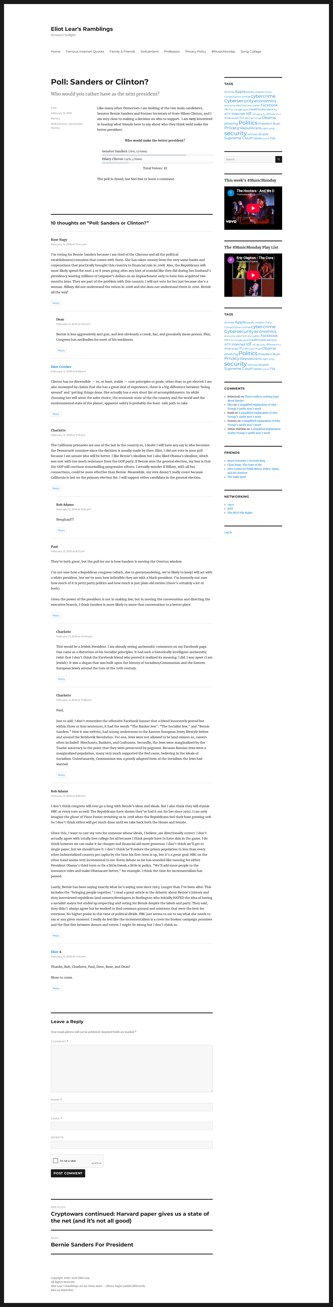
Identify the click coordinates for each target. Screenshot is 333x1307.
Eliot (54, 107)
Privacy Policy (195, 51)
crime (246, 96)
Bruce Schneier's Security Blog (246, 460)
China (268, 92)
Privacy (232, 128)
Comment (59, 1041)
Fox (231, 109)
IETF (227, 113)
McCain (250, 118)
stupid (263, 134)
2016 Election (59, 123)
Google (238, 109)
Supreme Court (238, 138)
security (235, 133)
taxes (257, 138)
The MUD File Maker (240, 512)
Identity (272, 109)
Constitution (232, 97)
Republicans (251, 128)
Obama (269, 118)
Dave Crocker (61, 367)
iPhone (271, 114)
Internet (238, 114)
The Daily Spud (236, 477)
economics (265, 101)
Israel (234, 118)
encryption (253, 105)
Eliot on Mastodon (62, 1290)
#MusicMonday (223, 51)
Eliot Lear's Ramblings (82, 29)
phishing (231, 123)
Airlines (229, 92)
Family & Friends (122, 51)
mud (258, 118)
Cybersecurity (239, 101)
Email (56, 1118)
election (241, 105)
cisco (230, 504)
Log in (228, 532)
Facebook (269, 105)
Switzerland (149, 51)
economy (229, 105)
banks (250, 92)
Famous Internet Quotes (85, 51)
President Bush (269, 123)
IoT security (259, 114)
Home (56, 51)
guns (246, 109)
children (259, 92)
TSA (272, 138)
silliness (252, 134)
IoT (249, 114)
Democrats (75, 123)
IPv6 (227, 118)
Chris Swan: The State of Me (244, 464)
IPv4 (278, 114)
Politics (55, 118)
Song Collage (251, 51)
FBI (226, 109)
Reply (56, 303)
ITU (241, 117)
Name (56, 1099)
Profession (172, 51)
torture (265, 139)
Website (57, 1137)
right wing (268, 128)
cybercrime (263, 96)
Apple (240, 92)
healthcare (257, 109)
